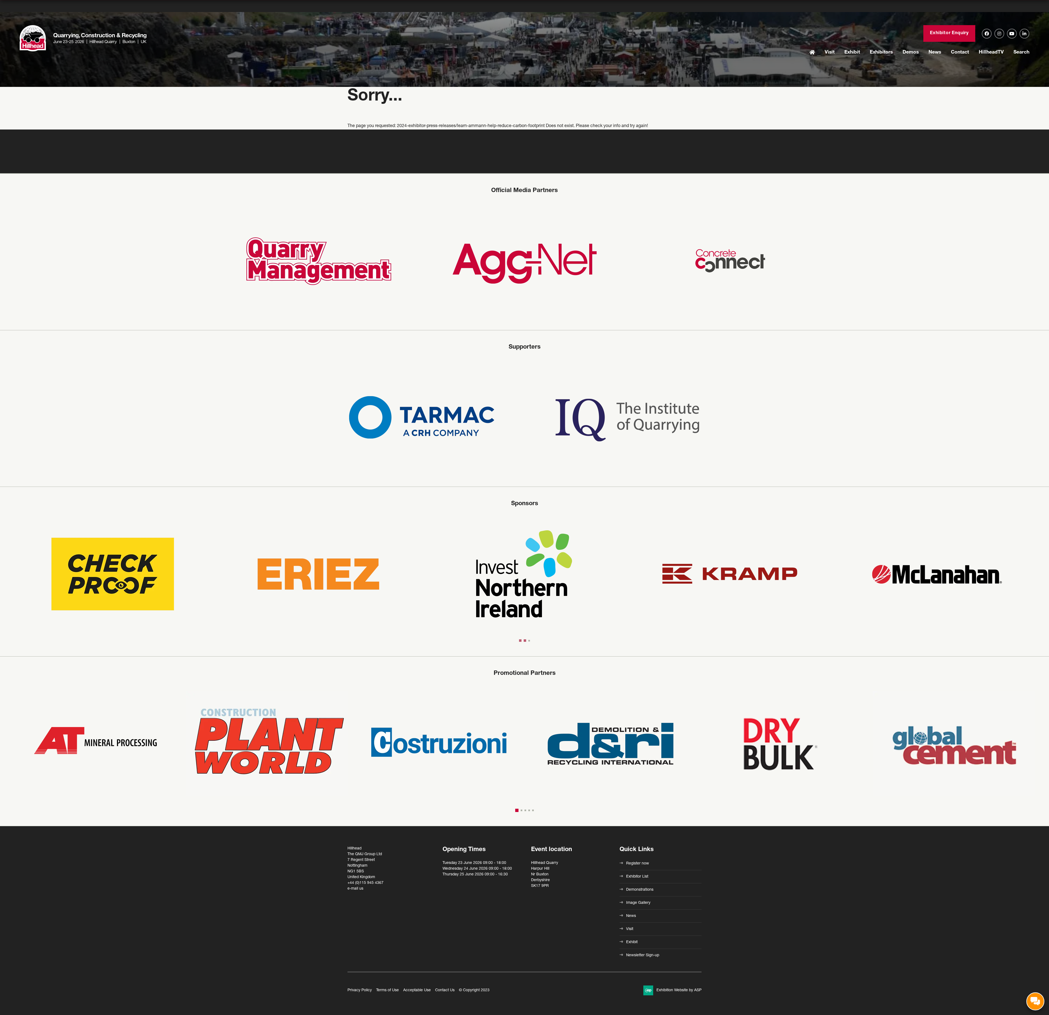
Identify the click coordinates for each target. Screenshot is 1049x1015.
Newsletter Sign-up (642, 955)
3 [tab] (528, 640)
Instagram (999, 34)
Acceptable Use (417, 990)
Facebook (987, 34)
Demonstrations (639, 890)
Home (812, 53)
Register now (637, 864)
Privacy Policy (359, 990)
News (935, 52)
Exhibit (852, 52)
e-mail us (355, 889)
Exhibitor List (637, 877)
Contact (960, 52)
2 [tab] (523, 641)
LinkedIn (1024, 34)
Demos (911, 52)
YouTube (1012, 34)
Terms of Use (387, 990)
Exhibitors (881, 52)
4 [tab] (529, 810)
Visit (830, 52)
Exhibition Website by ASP (679, 990)
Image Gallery (638, 903)
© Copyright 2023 (474, 990)
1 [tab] (520, 641)
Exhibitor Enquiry (949, 33)
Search (1021, 52)
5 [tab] (533, 810)
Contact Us (445, 990)
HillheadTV (991, 52)
